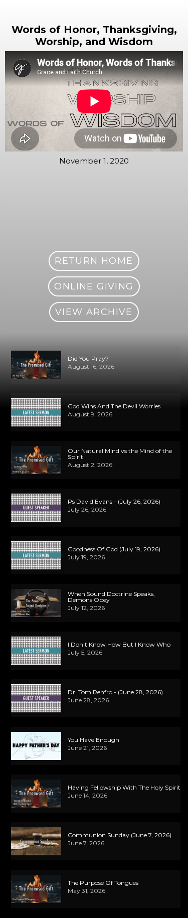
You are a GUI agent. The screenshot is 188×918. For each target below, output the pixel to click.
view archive (94, 312)
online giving (93, 286)
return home (94, 260)
